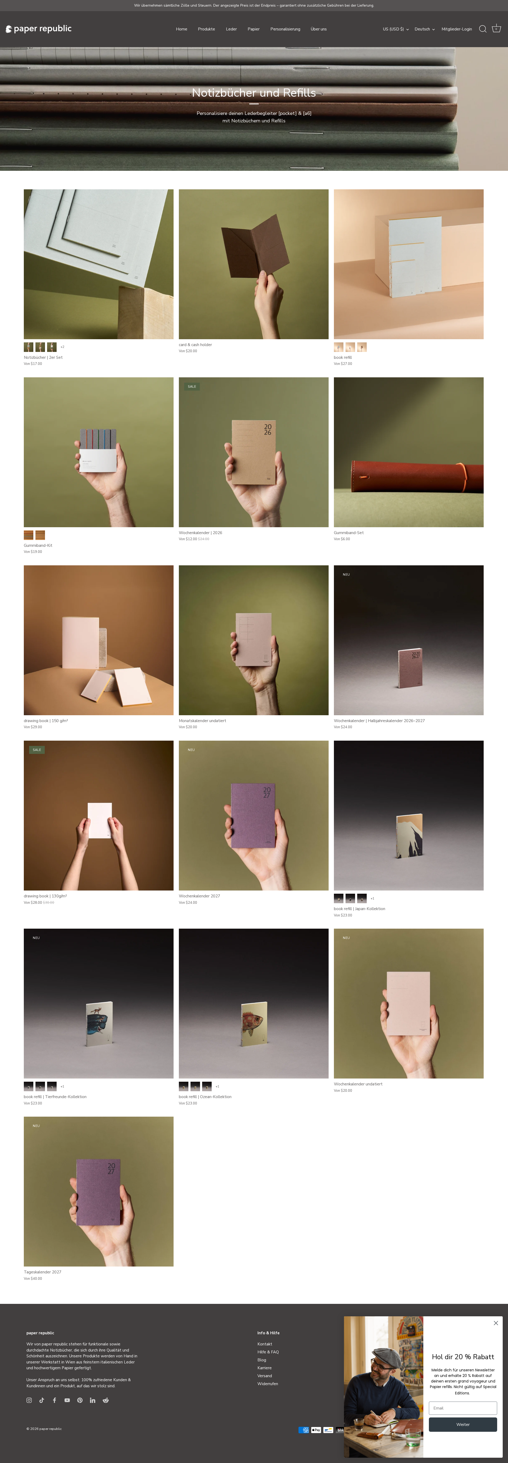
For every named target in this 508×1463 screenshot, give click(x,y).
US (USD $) (393, 29)
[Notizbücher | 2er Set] (99, 264)
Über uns (319, 29)
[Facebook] (54, 1399)
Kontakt (264, 1344)
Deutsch (422, 29)
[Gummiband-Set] (409, 452)
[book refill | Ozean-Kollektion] (254, 1004)
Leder (231, 29)
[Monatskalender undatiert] (254, 640)
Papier (254, 29)
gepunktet (52, 347)
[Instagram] (29, 1399)
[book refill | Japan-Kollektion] (409, 816)
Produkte (206, 29)
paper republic (50, 1428)
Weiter (463, 1425)
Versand (264, 1376)
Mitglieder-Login (457, 29)
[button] (496, 29)
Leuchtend (28, 535)
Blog (261, 1360)
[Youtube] (67, 1399)
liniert (40, 347)
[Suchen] (483, 29)
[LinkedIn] (92, 1399)
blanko (28, 347)
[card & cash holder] (254, 264)
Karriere (264, 1368)
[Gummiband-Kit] (99, 452)
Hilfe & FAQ (268, 1352)
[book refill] (409, 264)
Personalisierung (285, 29)
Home (181, 29)
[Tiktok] (41, 1399)
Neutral (40, 535)
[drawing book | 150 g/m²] (99, 640)
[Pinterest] (80, 1399)
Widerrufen (267, 1383)
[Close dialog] (496, 1323)
